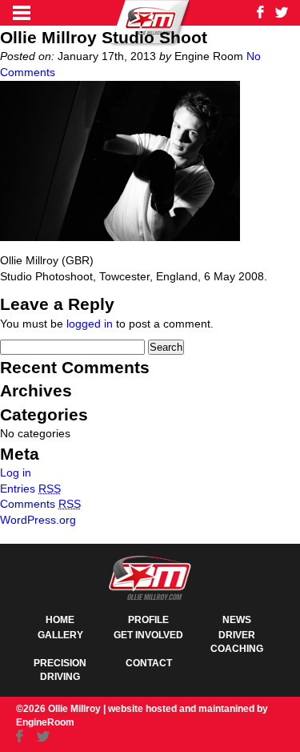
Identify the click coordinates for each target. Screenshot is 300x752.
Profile (148, 619)
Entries (30, 488)
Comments (40, 503)
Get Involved (148, 635)
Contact (149, 663)
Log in (15, 472)
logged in (89, 323)
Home (60, 619)
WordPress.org (38, 519)
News (236, 619)
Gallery (60, 635)
